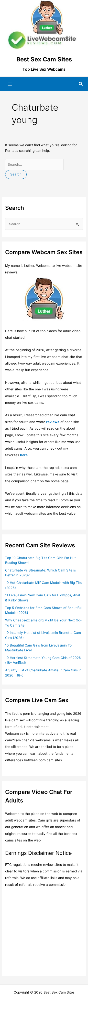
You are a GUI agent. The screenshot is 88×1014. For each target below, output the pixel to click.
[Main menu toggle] (10, 84)
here (24, 455)
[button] (81, 84)
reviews (52, 422)
